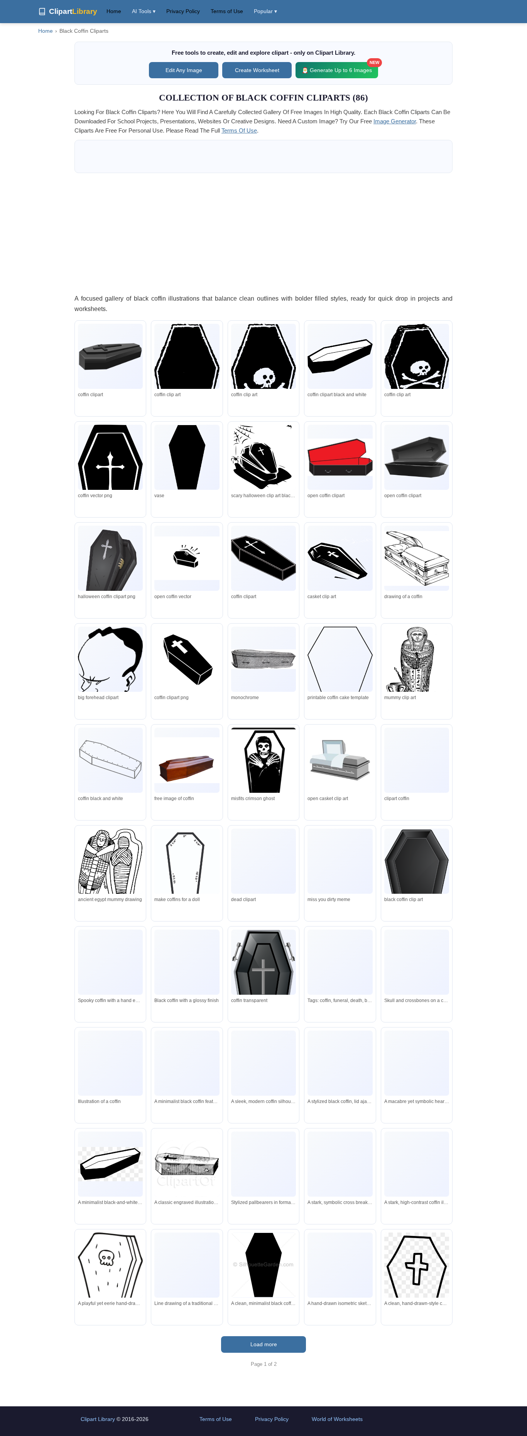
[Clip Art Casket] (339, 760)
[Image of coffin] (186, 558)
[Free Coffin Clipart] (263, 458)
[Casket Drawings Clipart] (416, 558)
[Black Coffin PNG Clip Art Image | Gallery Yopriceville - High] (416, 885)
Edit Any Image (184, 70)
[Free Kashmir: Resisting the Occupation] (110, 760)
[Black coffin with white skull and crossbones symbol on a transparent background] (416, 962)
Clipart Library (98, 1419)
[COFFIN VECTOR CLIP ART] (416, 760)
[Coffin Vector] (110, 680)
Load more (263, 1344)
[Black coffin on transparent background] (186, 965)
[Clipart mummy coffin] (110, 867)
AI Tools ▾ (143, 11)
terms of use (239, 130)
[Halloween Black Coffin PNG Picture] (110, 570)
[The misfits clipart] (263, 776)
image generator (394, 121)
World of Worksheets (337, 1419)
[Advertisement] (263, 233)
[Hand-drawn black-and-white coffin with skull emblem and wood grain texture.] (110, 1279)
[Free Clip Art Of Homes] (186, 882)
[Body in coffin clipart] (339, 861)
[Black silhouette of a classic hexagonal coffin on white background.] (263, 1265)
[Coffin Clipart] (339, 356)
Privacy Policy (183, 11)
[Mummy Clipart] (416, 680)
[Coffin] (186, 457)
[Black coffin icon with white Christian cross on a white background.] (263, 1063)
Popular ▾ (265, 11)
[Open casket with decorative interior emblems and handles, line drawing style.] (186, 1265)
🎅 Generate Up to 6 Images (340, 67)
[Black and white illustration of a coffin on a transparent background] (110, 1062)
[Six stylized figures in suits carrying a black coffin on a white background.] (263, 1164)
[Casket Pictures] (339, 558)
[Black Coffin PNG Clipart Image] (110, 356)
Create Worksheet (257, 70)
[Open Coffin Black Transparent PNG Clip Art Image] (416, 457)
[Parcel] (263, 558)
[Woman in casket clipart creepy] (263, 659)
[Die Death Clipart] (263, 868)
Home (113, 11)
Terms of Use (227, 11)
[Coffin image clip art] (339, 457)
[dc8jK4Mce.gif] (339, 671)
